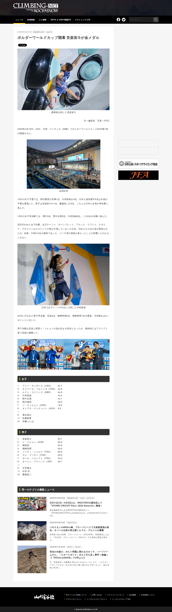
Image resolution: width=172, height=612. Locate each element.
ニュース (19, 19)
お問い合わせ (97, 595)
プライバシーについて (115, 595)
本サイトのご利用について (76, 595)
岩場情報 (31, 19)
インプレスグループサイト (97, 599)
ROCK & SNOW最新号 (61, 19)
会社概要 (132, 595)
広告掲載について (148, 595)
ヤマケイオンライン (74, 599)
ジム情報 (42, 19)
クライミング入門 (82, 19)
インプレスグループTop (121, 599)
